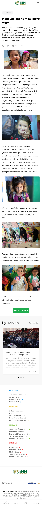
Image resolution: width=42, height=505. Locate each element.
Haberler (8, 13)
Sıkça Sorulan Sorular (17, 416)
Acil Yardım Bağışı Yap (17, 395)
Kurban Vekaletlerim (17, 432)
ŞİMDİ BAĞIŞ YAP (22, 310)
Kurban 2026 (14, 402)
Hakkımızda (13, 447)
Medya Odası (14, 452)
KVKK (11, 413)
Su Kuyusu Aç (14, 397)
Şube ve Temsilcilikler (17, 454)
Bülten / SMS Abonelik (17, 457)
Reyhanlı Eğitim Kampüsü (18, 434)
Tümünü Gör (33, 323)
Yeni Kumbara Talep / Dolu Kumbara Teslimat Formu (19, 437)
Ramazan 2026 (15, 399)
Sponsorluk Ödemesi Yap (18, 429)
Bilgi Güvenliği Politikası (18, 420)
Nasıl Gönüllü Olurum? (17, 418)
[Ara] (4, 3)
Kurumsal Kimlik (15, 450)
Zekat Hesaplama (16, 411)
